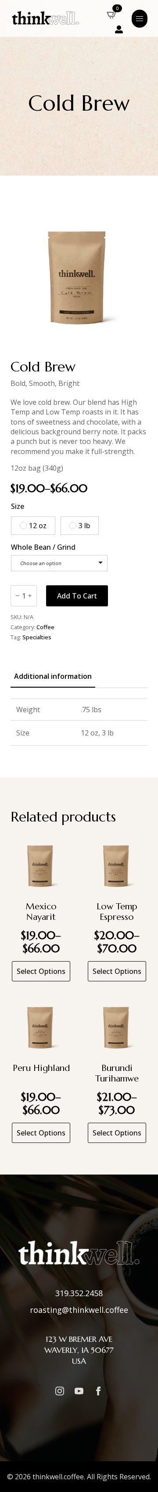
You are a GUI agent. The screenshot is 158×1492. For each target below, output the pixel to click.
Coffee (45, 627)
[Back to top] (140, 1474)
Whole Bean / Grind (43, 547)
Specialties (36, 637)
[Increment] (30, 595)
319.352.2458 (79, 1293)
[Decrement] (17, 595)
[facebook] (98, 1391)
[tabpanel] (79, 722)
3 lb (84, 525)
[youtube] (79, 1391)
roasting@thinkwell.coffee (79, 1310)
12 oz (38, 525)
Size (17, 506)
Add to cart (77, 596)
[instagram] (60, 1391)
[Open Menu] (139, 19)
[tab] (53, 676)
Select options (41, 971)
